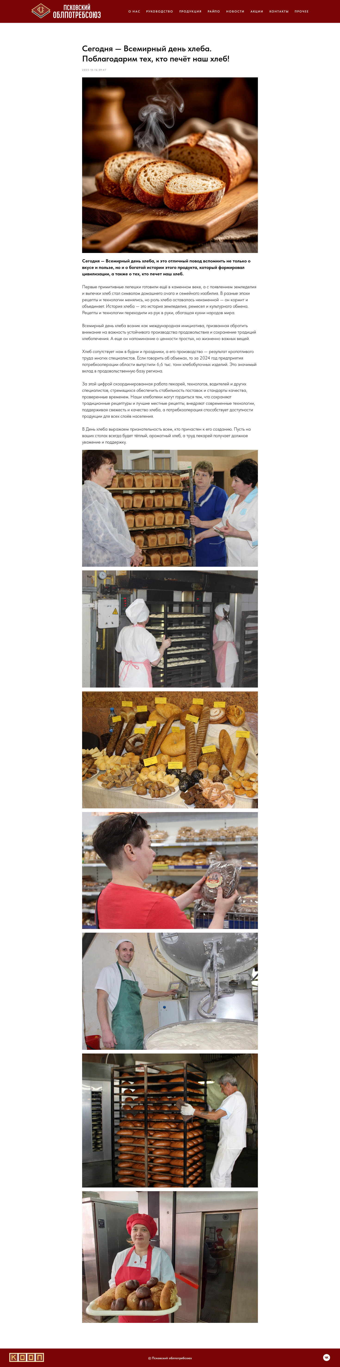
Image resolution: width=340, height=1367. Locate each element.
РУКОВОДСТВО (159, 11)
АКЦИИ (257, 11)
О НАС (134, 11)
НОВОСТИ (235, 11)
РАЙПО (214, 11)
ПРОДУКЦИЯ (190, 11)
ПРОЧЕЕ (302, 11)
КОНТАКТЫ (279, 11)
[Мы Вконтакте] (326, 1360)
